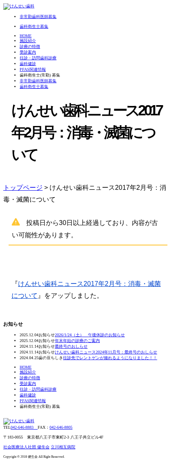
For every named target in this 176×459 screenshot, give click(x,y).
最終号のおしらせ (71, 346)
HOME (26, 36)
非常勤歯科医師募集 (38, 81)
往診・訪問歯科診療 (38, 58)
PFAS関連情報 (33, 69)
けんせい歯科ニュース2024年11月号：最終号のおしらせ (106, 352)
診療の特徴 (30, 46)
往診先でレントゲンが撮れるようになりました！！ (110, 358)
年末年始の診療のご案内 (77, 340)
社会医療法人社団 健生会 (26, 447)
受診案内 (28, 52)
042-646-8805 (61, 427)
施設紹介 (28, 40)
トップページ (23, 187)
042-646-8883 (24, 427)
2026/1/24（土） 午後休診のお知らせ (90, 335)
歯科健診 (28, 63)
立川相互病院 (63, 447)
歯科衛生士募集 (34, 86)
